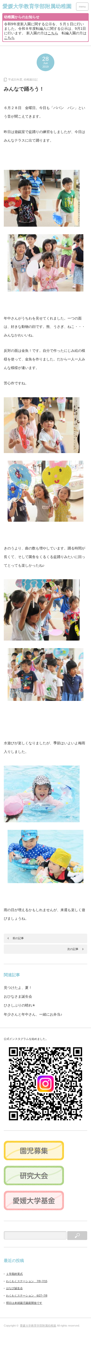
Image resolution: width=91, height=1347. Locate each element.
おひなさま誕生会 (18, 996)
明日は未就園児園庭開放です (24, 1302)
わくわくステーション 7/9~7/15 (26, 1281)
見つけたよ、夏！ (18, 988)
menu (82, 6)
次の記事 (72, 948)
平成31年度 (15, 79)
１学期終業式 (14, 1273)
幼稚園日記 (31, 79)
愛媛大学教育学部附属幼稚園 (38, 1325)
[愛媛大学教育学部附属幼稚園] (37, 6)
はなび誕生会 (14, 1288)
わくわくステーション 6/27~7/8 (26, 1295)
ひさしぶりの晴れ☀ (19, 1005)
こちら (53, 33)
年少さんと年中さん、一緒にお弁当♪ (33, 1014)
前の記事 (18, 938)
